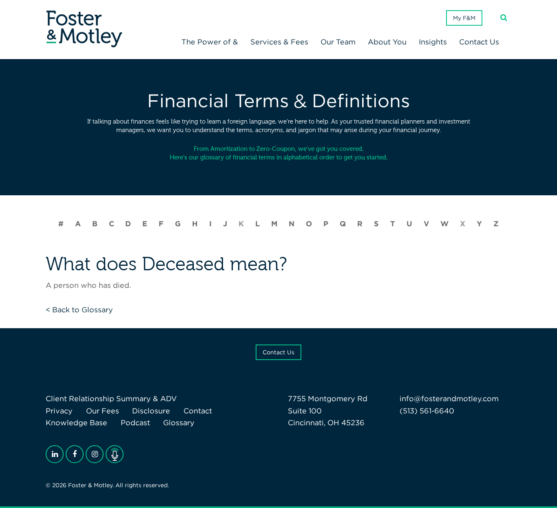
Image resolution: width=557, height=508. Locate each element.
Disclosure (151, 410)
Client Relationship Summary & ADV (111, 398)
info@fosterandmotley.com (449, 398)
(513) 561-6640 (427, 410)
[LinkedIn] (55, 454)
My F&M (464, 18)
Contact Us (278, 352)
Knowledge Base (76, 422)
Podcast (135, 422)
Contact (197, 410)
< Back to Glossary (79, 309)
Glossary (179, 422)
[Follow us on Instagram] (95, 454)
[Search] (503, 17)
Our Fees (102, 410)
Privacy (59, 410)
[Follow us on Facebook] (75, 454)
